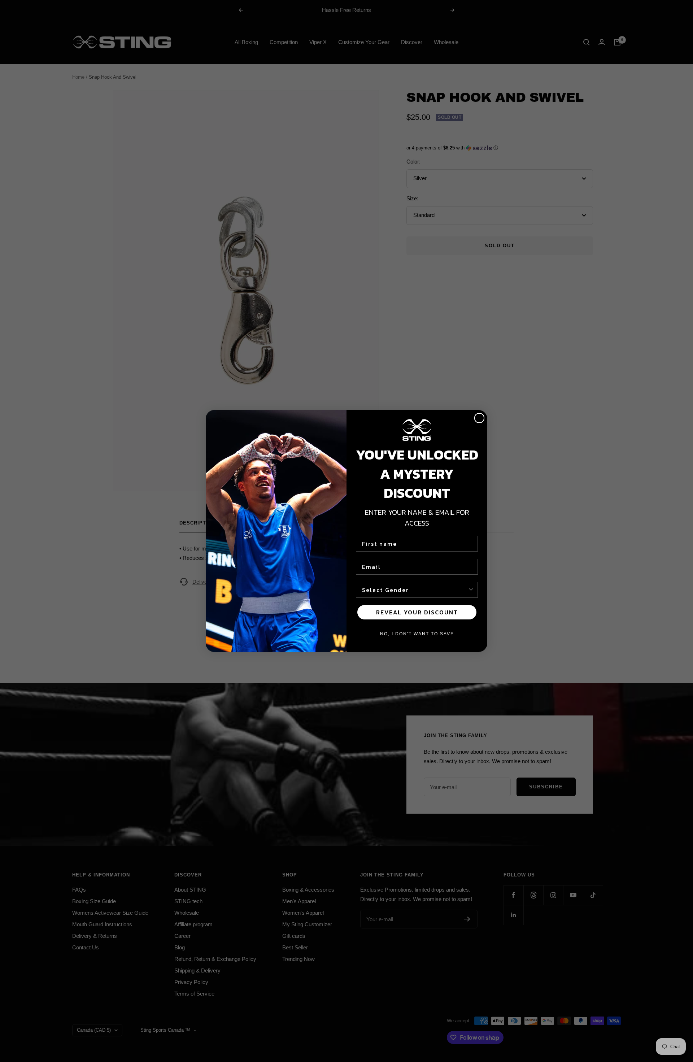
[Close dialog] (479, 418)
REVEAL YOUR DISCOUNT (417, 612)
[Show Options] (471, 589)
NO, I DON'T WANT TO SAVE (417, 633)
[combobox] (414, 589)
